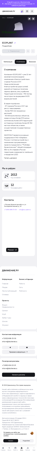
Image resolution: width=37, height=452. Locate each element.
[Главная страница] (8, 11)
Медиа (4, 287)
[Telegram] (10, 347)
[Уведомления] (22, 11)
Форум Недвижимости (8, 306)
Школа (4, 321)
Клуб (4, 314)
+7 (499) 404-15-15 (9, 365)
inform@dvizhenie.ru (9, 342)
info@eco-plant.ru (25, 209)
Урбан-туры (6, 318)
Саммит (5, 311)
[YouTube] (27, 347)
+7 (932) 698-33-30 (9, 338)
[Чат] (27, 11)
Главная (5, 284)
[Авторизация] (32, 11)
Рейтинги (23, 291)
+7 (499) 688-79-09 (10, 209)
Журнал (5, 325)
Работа (22, 284)
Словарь (5, 294)
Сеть (3, 17)
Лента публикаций (9, 291)
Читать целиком (10, 158)
